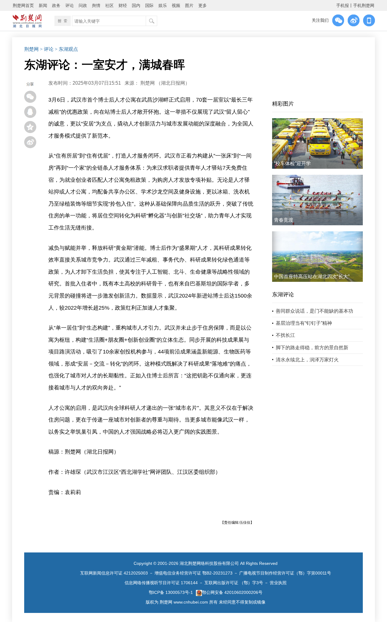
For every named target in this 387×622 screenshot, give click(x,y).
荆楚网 (31, 49)
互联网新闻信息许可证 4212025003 (114, 573)
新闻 (43, 5)
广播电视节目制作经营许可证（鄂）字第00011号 (285, 573)
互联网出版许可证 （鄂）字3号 (233, 582)
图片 (189, 5)
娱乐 (162, 5)
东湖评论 (283, 294)
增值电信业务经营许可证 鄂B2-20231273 (193, 573)
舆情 (96, 5)
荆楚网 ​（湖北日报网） (165, 83)
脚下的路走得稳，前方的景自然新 (312, 347)
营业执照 (278, 582)
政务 (56, 5)
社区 (109, 5)
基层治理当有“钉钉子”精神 (304, 323)
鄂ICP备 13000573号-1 (171, 592)
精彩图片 (283, 104)
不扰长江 (285, 335)
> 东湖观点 (66, 49)
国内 (136, 5)
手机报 (342, 5)
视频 (176, 5)
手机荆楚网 (363, 5)
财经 (123, 5)
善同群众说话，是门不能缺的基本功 (314, 311)
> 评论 (47, 49)
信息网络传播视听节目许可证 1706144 (161, 582)
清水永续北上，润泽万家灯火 (307, 359)
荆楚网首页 (23, 5)
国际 (149, 5)
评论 (69, 5)
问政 (83, 5)
